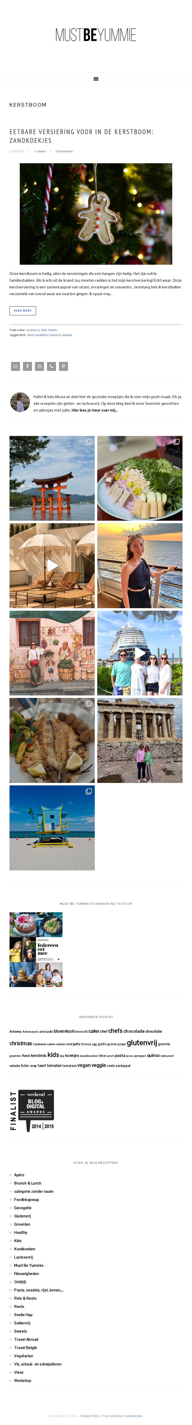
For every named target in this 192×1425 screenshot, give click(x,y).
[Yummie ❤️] (52, 740)
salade (15, 1066)
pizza (130, 1056)
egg (94, 1044)
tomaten (54, 1065)
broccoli (81, 1031)
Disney (86, 1044)
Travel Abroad (26, 1339)
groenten (15, 1056)
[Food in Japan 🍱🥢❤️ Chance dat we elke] (139, 478)
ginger (122, 1044)
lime (102, 1056)
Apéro (19, 1175)
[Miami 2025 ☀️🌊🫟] (52, 827)
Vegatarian (23, 1355)
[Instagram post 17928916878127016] (52, 478)
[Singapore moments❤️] (52, 653)
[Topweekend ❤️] (139, 740)
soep (33, 1066)
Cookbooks (39, 1044)
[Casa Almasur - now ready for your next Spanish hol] (52, 565)
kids (53, 1055)
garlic (102, 1044)
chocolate (154, 1031)
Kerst (31, 335)
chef (104, 1031)
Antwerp (16, 1031)
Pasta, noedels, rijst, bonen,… (39, 1290)
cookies (61, 1044)
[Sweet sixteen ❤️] (139, 565)
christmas (21, 1043)
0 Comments (64, 151)
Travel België (25, 1347)
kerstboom (42, 335)
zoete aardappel (118, 1066)
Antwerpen (30, 1031)
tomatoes (69, 1066)
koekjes (67, 335)
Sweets (52, 330)
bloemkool (64, 1031)
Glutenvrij (33, 330)
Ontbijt (20, 1281)
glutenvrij (142, 1042)
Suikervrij (22, 1323)
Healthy (21, 1232)
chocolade (134, 1031)
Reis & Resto (25, 1298)
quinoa (153, 1055)
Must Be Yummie (96, 34)
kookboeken (89, 1056)
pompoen (140, 1056)
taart (42, 1065)
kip (62, 1056)
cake (93, 1031)
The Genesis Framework (123, 1416)
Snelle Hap (23, 1314)
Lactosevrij (23, 1257)
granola (164, 1044)
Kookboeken (24, 1249)
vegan (84, 1065)
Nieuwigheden (26, 1273)
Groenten (22, 1224)
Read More (23, 310)
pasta (120, 1055)
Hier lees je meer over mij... (95, 410)
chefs (115, 1030)
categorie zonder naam (34, 1191)
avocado (46, 1031)
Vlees (19, 1372)
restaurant (167, 1056)
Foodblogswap (26, 1199)
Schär (25, 1066)
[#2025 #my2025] (139, 653)
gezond (112, 1044)
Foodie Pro (89, 1416)
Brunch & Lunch (27, 1183)
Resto (19, 1306)
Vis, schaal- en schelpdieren (38, 1364)
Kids (44, 330)
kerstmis (56, 335)
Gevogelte (23, 1207)
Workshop (22, 1380)
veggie (99, 1065)
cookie (51, 1044)
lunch (110, 1056)
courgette (73, 1044)
